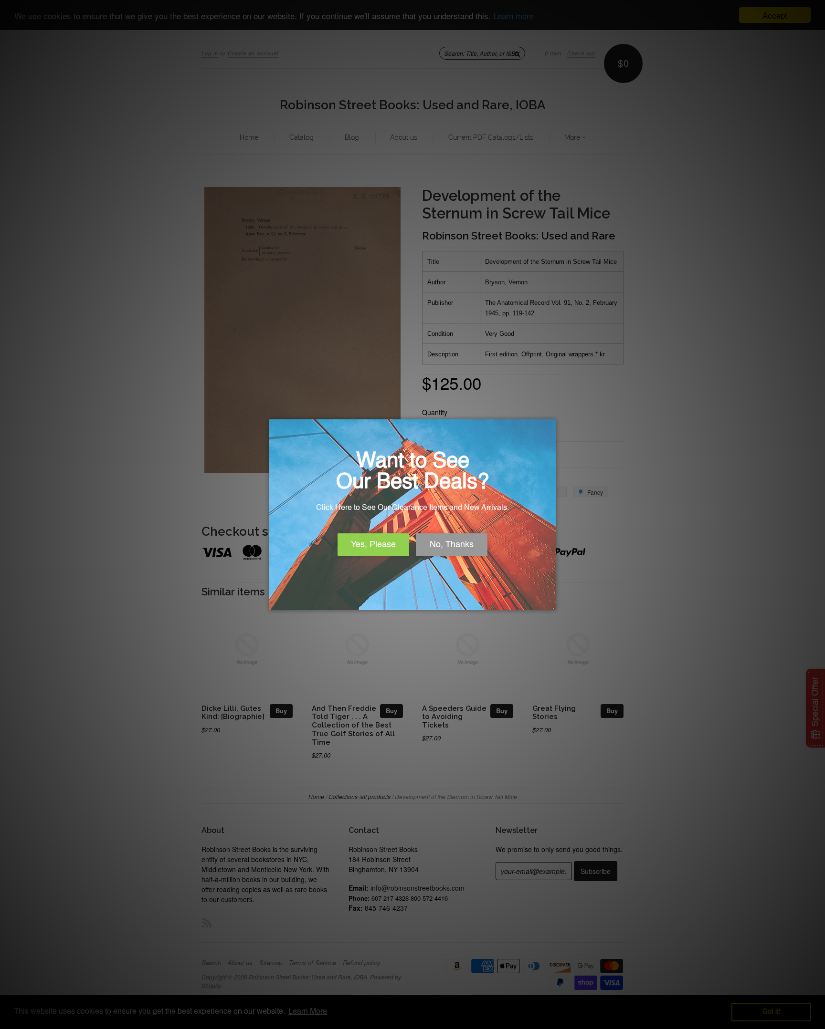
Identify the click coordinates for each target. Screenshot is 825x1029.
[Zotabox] (549, 601)
